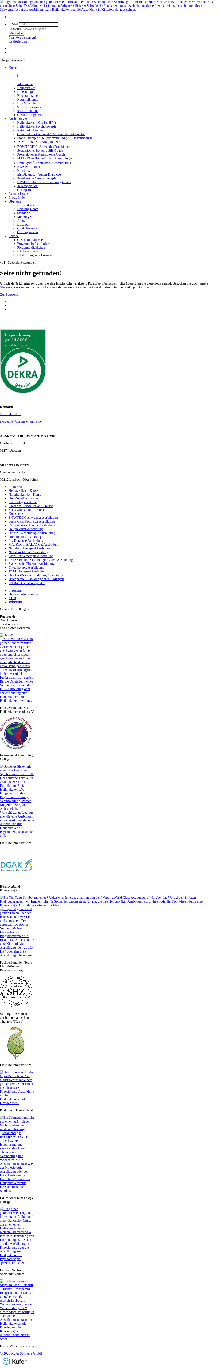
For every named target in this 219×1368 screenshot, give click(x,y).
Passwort (15, 29)
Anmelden (16, 33)
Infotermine (16, 487)
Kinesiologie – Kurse (23, 502)
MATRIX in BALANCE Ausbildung (34, 544)
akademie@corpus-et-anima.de (21, 421)
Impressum (16, 590)
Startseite (6, 287)
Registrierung (18, 41)
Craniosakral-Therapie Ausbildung (32, 525)
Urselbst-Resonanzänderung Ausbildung (36, 575)
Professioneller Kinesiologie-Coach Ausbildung (41, 560)
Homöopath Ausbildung (25, 537)
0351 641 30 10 (10, 414)
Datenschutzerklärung (23, 594)
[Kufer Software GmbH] (14, 1366)
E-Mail (13, 24)
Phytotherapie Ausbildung (26, 567)
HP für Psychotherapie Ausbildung (32, 533)
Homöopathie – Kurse (23, 498)
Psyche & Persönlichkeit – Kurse (31, 506)
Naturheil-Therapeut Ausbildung (30, 548)
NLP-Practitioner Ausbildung (28, 552)
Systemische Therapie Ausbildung (32, 563)
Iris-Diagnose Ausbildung (26, 540)
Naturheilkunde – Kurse (25, 494)
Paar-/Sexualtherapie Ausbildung (31, 556)
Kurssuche (16, 513)
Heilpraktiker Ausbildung (26, 529)
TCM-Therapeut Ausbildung (28, 571)
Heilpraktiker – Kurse (23, 490)
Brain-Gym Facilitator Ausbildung (32, 521)
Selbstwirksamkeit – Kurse (27, 510)
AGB (12, 598)
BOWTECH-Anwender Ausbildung (33, 517)
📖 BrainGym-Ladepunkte (27, 583)
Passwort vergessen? (22, 37)
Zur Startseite (9, 294)
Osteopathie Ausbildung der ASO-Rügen (36, 579)
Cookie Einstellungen (14, 609)
